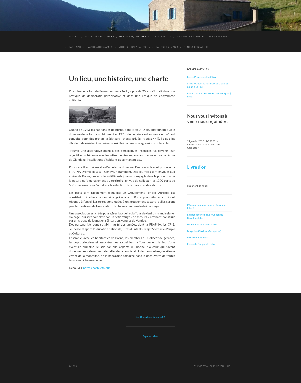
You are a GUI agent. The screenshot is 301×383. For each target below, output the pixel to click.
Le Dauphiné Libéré (197, 237)
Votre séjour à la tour (133, 47)
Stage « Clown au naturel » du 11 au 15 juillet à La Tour (207, 85)
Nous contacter (197, 47)
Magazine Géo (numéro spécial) (204, 230)
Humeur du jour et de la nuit (202, 224)
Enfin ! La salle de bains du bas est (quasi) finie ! (209, 95)
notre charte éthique (97, 268)
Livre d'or (196, 167)
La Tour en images (167, 47)
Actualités (92, 36)
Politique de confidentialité (150, 316)
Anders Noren (215, 366)
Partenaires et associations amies (90, 47)
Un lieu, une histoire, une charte (128, 36)
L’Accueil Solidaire (189, 36)
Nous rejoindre (219, 36)
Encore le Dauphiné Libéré (201, 243)
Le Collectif (163, 36)
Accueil (74, 36)
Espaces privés (150, 336)
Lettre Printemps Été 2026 (201, 76)
